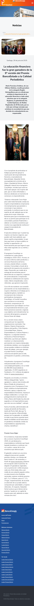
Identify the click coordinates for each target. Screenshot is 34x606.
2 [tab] (17, 162)
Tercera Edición (5, 547)
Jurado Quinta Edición (7, 572)
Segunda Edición (6, 550)
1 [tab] (14, 162)
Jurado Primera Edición (7, 582)
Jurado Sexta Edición (7, 569)
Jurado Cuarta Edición (7, 574)
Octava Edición (5, 535)
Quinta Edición (5, 542)
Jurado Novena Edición (7, 562)
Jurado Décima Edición (7, 559)
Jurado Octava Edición (7, 564)
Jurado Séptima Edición (7, 567)
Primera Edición (5, 552)
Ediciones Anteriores (7, 527)
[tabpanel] (17, 142)
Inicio (4, 32)
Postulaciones (5, 523)
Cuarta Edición (5, 545)
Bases (3, 520)
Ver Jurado (4, 557)
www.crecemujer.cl (17, 374)
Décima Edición (5, 530)
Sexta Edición (5, 540)
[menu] (32, 3)
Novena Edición (5, 532)
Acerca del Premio (6, 515)
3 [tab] (19, 162)
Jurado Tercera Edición (7, 577)
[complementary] (17, 142)
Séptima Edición (6, 537)
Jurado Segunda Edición (8, 579)
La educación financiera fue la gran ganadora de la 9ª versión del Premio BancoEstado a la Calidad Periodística (17, 73)
